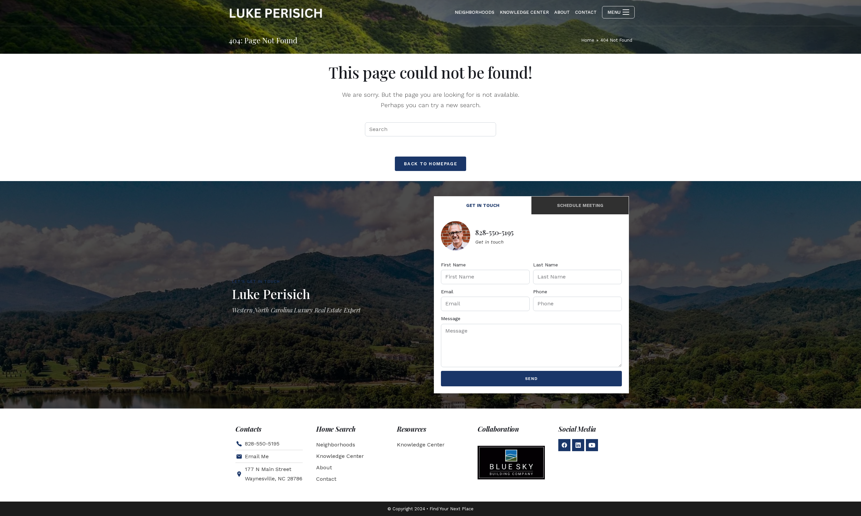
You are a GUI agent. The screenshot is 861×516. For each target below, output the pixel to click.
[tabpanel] (531, 303)
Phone (540, 291)
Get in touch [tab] (482, 205)
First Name (453, 264)
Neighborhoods (335, 444)
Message (450, 318)
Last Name (545, 264)
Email (447, 291)
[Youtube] (592, 445)
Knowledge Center (340, 456)
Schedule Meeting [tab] (580, 205)
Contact (326, 479)
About (324, 467)
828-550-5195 (494, 232)
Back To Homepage (430, 163)
